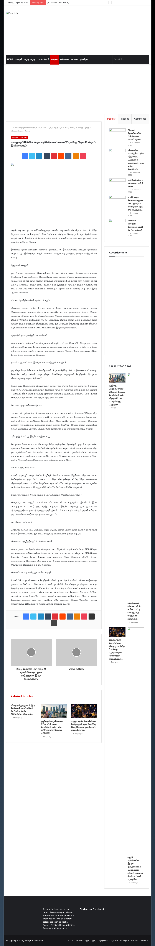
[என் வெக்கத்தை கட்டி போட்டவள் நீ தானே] (117, 184)
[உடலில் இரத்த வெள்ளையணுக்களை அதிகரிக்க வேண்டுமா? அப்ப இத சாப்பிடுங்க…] (117, 201)
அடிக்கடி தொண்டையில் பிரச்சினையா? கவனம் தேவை (134, 134)
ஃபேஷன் (18, 59)
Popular (111, 118)
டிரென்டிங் (84, 59)
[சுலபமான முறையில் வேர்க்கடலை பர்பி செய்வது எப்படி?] (117, 224)
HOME (10, 59)
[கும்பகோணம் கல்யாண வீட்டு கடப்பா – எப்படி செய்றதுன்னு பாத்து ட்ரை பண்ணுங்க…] (136, 486)
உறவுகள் (54, 59)
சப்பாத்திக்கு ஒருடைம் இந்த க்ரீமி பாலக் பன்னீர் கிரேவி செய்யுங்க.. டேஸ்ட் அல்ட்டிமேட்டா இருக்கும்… (23, 710)
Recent (125, 118)
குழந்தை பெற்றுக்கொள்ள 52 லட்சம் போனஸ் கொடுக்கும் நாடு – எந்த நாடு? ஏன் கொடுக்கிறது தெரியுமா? (52, 727)
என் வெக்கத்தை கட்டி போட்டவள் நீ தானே (135, 183)
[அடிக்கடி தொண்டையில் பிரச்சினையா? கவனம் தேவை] (117, 134)
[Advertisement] (105, 29)
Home (15, 127)
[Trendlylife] (12, 13)
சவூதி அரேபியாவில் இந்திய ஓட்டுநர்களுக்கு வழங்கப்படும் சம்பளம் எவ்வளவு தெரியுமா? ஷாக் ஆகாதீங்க (135, 868)
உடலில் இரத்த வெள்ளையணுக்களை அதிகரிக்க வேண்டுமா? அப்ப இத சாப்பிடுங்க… (135, 203)
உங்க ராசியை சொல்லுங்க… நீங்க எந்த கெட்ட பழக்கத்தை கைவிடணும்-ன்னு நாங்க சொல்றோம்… (136, 160)
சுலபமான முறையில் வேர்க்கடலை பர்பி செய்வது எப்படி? (135, 225)
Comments (140, 118)
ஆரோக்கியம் (44, 59)
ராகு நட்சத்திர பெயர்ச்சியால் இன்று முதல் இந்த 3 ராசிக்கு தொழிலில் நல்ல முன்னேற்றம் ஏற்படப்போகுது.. (83, 725)
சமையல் (74, 59)
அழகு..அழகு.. (30, 59)
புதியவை (23, 137)
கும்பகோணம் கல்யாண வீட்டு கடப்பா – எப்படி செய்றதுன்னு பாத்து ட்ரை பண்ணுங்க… (81, 2)
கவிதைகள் (64, 59)
